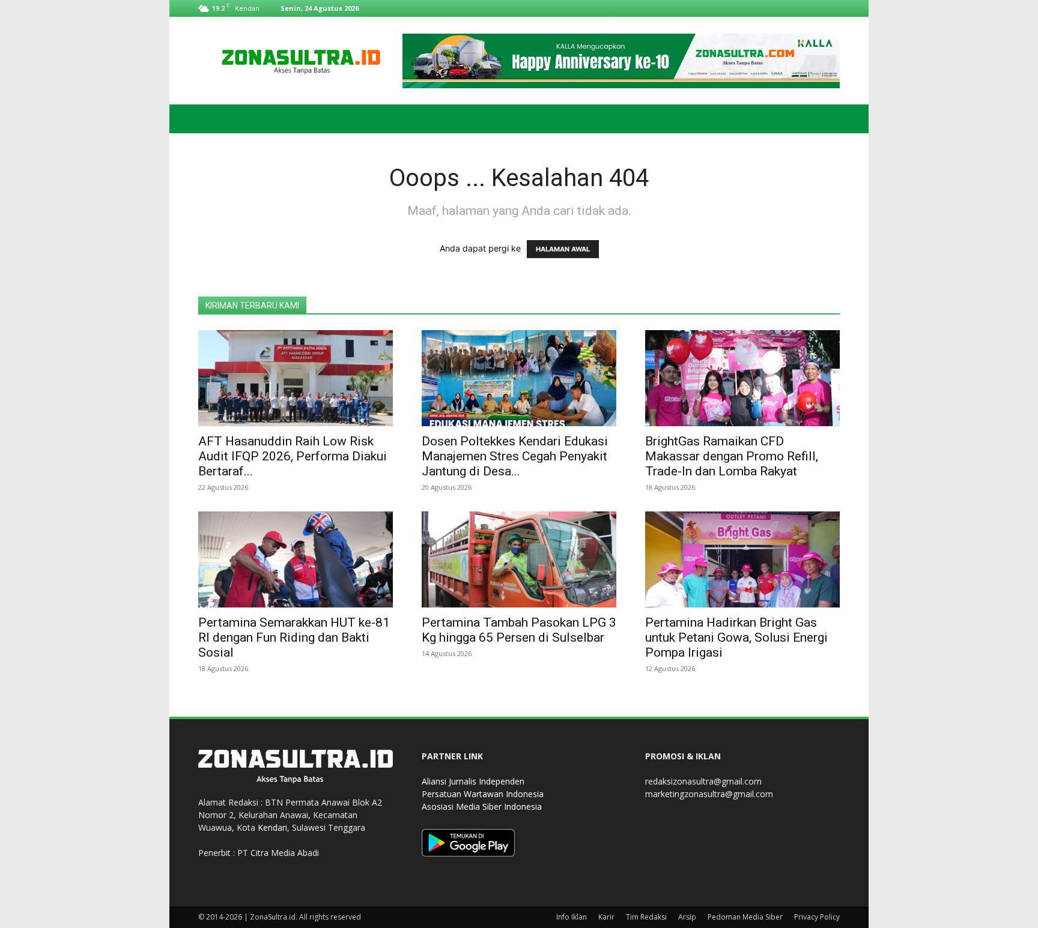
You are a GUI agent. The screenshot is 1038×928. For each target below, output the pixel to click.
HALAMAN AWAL (563, 249)
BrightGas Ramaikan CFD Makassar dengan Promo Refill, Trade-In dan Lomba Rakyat (731, 456)
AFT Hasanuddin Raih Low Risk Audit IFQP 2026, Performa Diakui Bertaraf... (292, 456)
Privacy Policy (817, 917)
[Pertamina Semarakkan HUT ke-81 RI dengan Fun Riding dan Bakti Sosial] (295, 559)
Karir (606, 917)
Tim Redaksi (646, 917)
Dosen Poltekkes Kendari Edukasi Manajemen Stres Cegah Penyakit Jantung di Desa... (515, 456)
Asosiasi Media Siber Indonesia (482, 806)
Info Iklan (571, 917)
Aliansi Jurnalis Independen (473, 781)
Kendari (272, 827)
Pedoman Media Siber (745, 917)
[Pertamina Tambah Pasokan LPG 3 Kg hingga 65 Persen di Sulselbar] (519, 559)
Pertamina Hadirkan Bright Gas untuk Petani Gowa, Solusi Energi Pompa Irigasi (736, 637)
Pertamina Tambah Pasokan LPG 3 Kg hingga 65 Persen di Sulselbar (519, 630)
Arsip (687, 917)
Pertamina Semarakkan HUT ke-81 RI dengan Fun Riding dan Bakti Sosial (294, 637)
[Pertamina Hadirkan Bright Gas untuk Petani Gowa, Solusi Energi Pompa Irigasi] (742, 559)
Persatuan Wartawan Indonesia (483, 794)
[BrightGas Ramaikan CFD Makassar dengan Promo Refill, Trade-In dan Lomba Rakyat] (742, 378)
